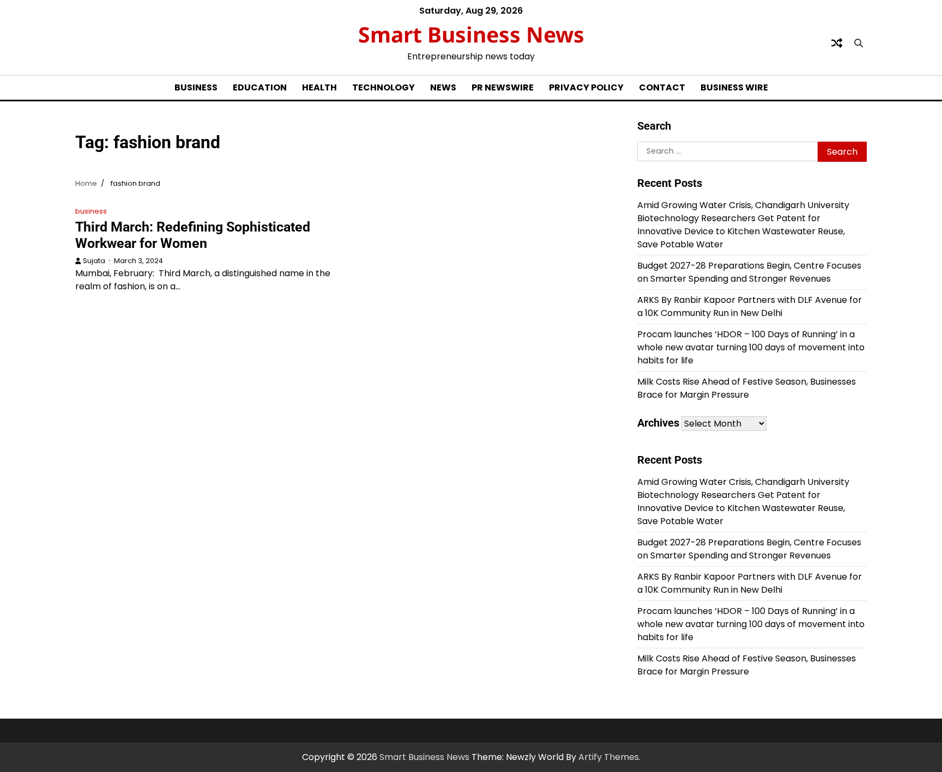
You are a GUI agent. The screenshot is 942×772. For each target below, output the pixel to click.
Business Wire (734, 87)
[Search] (858, 43)
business (196, 87)
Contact (662, 87)
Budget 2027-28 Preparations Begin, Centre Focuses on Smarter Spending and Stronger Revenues (749, 272)
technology (383, 87)
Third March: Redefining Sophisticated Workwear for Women (192, 235)
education (260, 87)
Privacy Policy (586, 87)
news (443, 87)
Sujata (94, 260)
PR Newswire (503, 87)
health (319, 87)
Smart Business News (471, 34)
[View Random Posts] (837, 43)
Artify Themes (608, 757)
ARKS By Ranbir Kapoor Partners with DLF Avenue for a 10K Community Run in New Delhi (749, 306)
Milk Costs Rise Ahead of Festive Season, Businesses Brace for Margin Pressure (746, 388)
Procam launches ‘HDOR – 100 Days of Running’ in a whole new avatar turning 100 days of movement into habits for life (751, 347)
